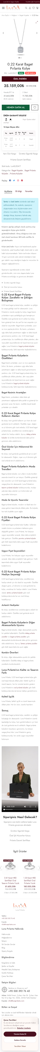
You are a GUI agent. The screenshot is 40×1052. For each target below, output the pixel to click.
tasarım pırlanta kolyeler (10, 487)
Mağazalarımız (7, 937)
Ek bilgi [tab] (18, 191)
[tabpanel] (20, 38)
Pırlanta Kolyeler (16, 173)
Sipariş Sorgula (7, 951)
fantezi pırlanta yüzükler (29, 643)
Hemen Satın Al (16, 107)
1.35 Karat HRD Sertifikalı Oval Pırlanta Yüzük (29, 880)
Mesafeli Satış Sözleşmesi (11, 969)
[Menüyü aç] (3, 8)
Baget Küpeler (24, 15)
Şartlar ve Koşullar (8, 966)
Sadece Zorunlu (20, 1040)
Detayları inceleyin (24, 1028)
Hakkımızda (6, 934)
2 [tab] (20, 57)
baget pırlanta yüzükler (18, 636)
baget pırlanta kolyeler (26, 346)
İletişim (4, 941)
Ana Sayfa (5, 15)
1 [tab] (19, 57)
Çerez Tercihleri (7, 976)
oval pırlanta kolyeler (21, 687)
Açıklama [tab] (8, 191)
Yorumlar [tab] (28, 191)
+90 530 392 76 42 (8, 918)
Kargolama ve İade (8, 963)
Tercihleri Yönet (20, 1046)
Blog (3, 947)
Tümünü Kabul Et (20, 1034)
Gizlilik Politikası (7, 973)
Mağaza (14, 15)
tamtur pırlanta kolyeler (15, 592)
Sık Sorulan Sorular (8, 944)
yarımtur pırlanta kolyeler (27, 538)
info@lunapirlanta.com (9, 924)
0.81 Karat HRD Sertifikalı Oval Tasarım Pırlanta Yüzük (10, 880)
